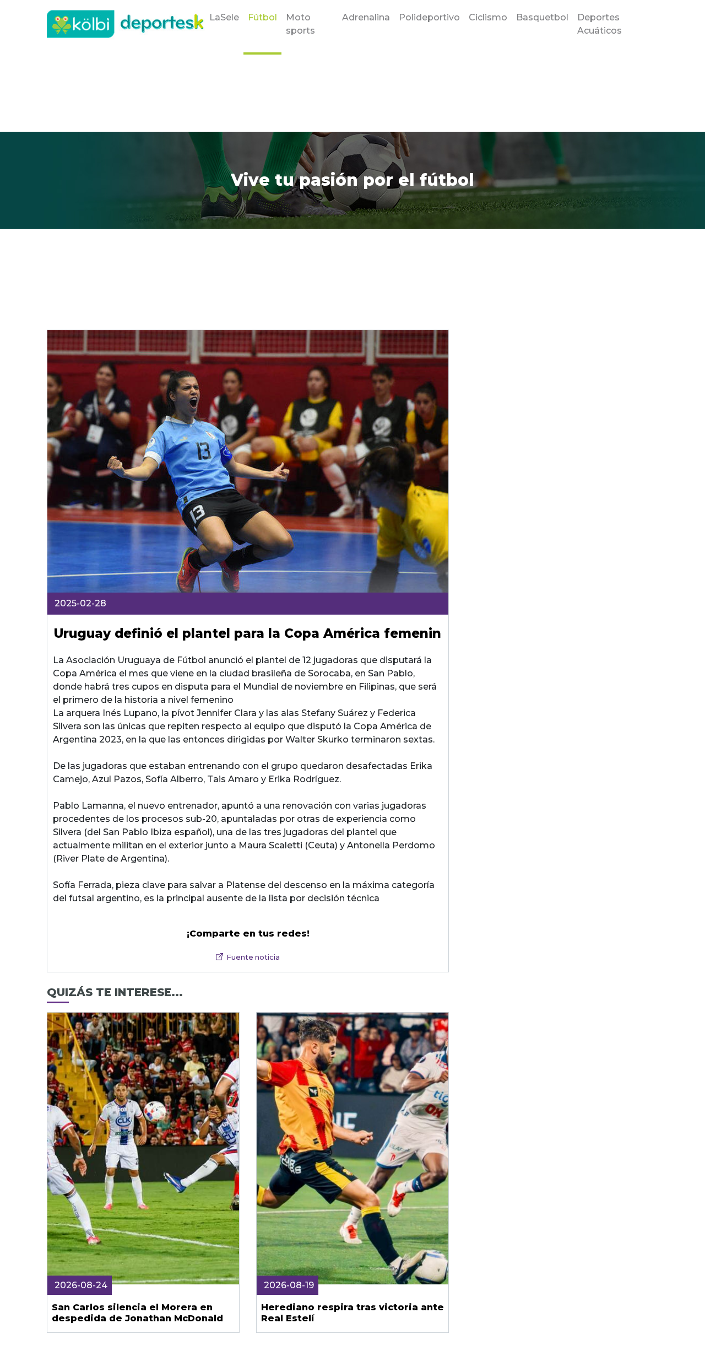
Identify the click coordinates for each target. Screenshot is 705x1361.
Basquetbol (542, 17)
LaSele (224, 17)
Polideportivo (429, 17)
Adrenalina (366, 17)
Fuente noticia (253, 957)
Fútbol (262, 17)
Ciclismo (488, 17)
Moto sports (300, 24)
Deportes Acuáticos (599, 24)
